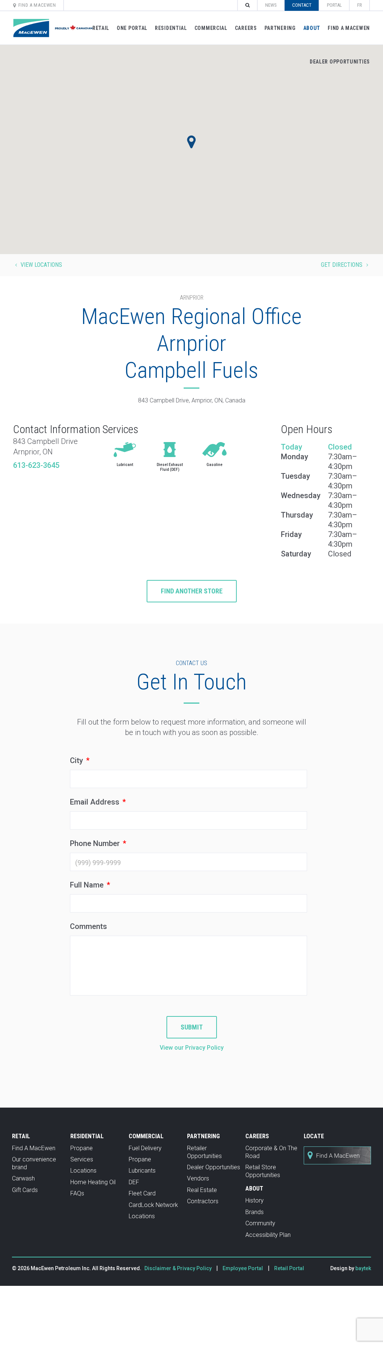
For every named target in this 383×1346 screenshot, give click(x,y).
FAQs (77, 1193)
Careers (246, 28)
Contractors (202, 1201)
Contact (302, 5)
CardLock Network (153, 1204)
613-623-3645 (36, 465)
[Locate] (337, 1168)
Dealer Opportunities (340, 62)
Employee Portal (243, 1268)
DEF (134, 1182)
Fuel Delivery (145, 1148)
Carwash (23, 1178)
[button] (191, 142)
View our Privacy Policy (192, 1047)
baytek (363, 1268)
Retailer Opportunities (204, 1152)
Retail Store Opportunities (262, 1171)
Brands (254, 1212)
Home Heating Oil (93, 1182)
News (271, 5)
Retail (100, 28)
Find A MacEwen (37, 5)
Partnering (280, 28)
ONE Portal (132, 28)
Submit (192, 1027)
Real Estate (202, 1190)
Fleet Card (142, 1193)
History (254, 1200)
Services (81, 1159)
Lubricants (142, 1170)
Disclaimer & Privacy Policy (178, 1268)
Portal (334, 5)
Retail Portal (289, 1268)
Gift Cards (25, 1190)
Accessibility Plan (268, 1234)
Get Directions (345, 264)
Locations (83, 1170)
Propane (81, 1148)
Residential (171, 28)
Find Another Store (192, 591)
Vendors (198, 1178)
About (312, 28)
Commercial (210, 28)
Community (260, 1223)
